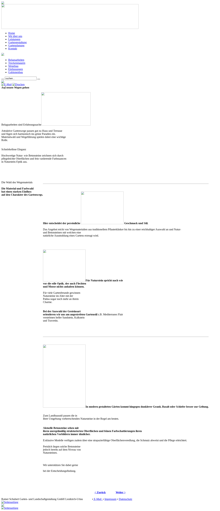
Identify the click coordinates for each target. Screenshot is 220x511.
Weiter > (121, 492)
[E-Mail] (6, 84)
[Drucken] (18, 84)
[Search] (2, 79)
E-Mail (98, 499)
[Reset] (38, 79)
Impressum (110, 499)
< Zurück (100, 492)
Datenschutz (125, 499)
